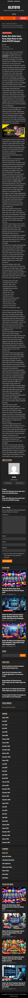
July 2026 (4, 721)
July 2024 (4, 807)
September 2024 (6, 800)
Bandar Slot (5, 853)
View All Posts (20, 483)
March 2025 (5, 778)
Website (4, 548)
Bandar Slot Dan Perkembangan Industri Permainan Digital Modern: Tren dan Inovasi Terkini (12, 674)
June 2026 (4, 725)
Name (4, 536)
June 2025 (4, 767)
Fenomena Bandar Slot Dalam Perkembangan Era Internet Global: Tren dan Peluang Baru (14, 696)
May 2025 (4, 771)
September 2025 (6, 757)
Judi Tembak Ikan (6, 863)
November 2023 (6, 835)
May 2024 (4, 814)
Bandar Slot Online (7, 32)
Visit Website (8, 483)
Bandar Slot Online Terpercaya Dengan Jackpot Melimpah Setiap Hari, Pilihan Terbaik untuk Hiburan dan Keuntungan (13, 616)
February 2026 (5, 739)
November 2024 (6, 792)
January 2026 (5, 742)
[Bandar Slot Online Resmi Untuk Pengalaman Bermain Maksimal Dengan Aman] (14, 578)
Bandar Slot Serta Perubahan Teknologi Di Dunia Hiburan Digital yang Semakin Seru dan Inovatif (13, 689)
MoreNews (23, 994)
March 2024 (5, 821)
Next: (13, 498)
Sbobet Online (5, 870)
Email (4, 542)
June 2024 (4, 810)
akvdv (5, 44)
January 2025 (5, 785)
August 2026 (5, 717)
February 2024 (5, 824)
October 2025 (5, 753)
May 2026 (4, 728)
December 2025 (6, 746)
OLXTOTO (14, 7)
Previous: (13, 491)
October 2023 (5, 839)
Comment (5, 514)
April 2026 (4, 732)
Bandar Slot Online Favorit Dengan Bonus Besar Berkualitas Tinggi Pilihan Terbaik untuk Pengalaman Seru (13, 642)
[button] (2, 18)
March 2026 (5, 735)
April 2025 (4, 775)
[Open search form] (14, 18)
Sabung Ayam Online (7, 867)
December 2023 (6, 832)
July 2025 (4, 764)
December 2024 (6, 789)
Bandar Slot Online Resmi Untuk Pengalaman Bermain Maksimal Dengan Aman (13, 590)
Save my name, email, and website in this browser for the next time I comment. (14, 555)
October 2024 (5, 796)
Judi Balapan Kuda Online (8, 860)
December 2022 (6, 842)
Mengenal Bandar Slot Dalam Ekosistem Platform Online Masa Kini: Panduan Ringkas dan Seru (14, 682)
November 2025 (6, 750)
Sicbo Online (5, 874)
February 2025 (5, 782)
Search (4, 651)
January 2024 (5, 828)
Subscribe (23, 18)
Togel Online (5, 878)
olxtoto (14, 14)
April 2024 (4, 817)
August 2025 (5, 760)
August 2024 (5, 803)
